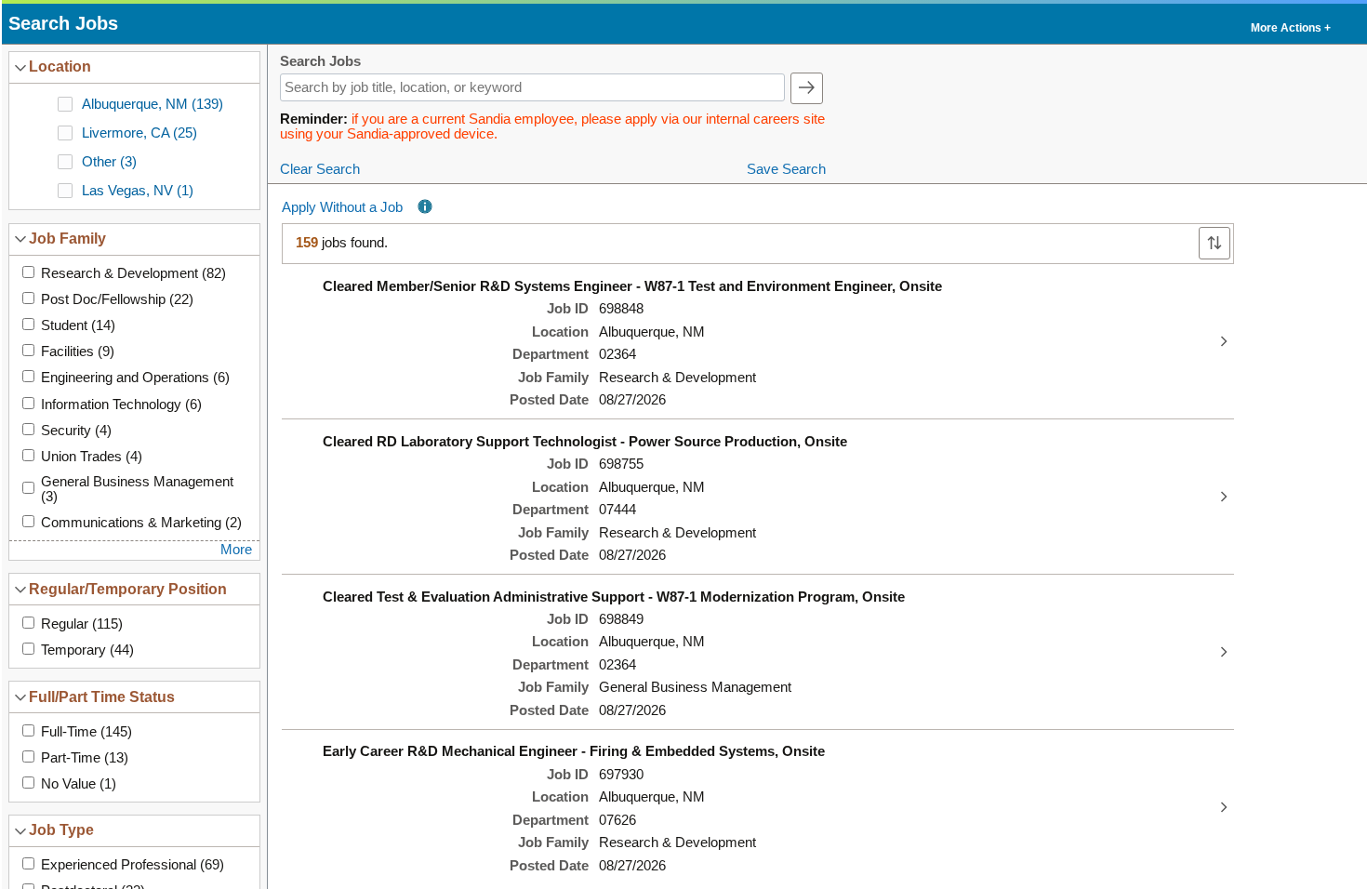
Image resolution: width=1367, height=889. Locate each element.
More (236, 549)
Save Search (786, 169)
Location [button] (60, 66)
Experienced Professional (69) (132, 864)
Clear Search (320, 169)
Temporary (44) (87, 650)
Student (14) (78, 325)
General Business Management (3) (137, 489)
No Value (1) (78, 783)
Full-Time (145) (86, 731)
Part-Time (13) (84, 757)
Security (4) (76, 430)
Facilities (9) (77, 351)
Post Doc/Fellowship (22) (117, 299)
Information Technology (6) (121, 404)
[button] (1289, 23)
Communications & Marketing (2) (141, 522)
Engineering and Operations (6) (135, 377)
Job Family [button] (67, 238)
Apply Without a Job (342, 207)
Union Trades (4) (91, 456)
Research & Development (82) (133, 273)
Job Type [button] (61, 829)
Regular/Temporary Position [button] (128, 588)
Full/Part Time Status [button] (102, 696)
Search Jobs (320, 62)
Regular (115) (82, 624)
